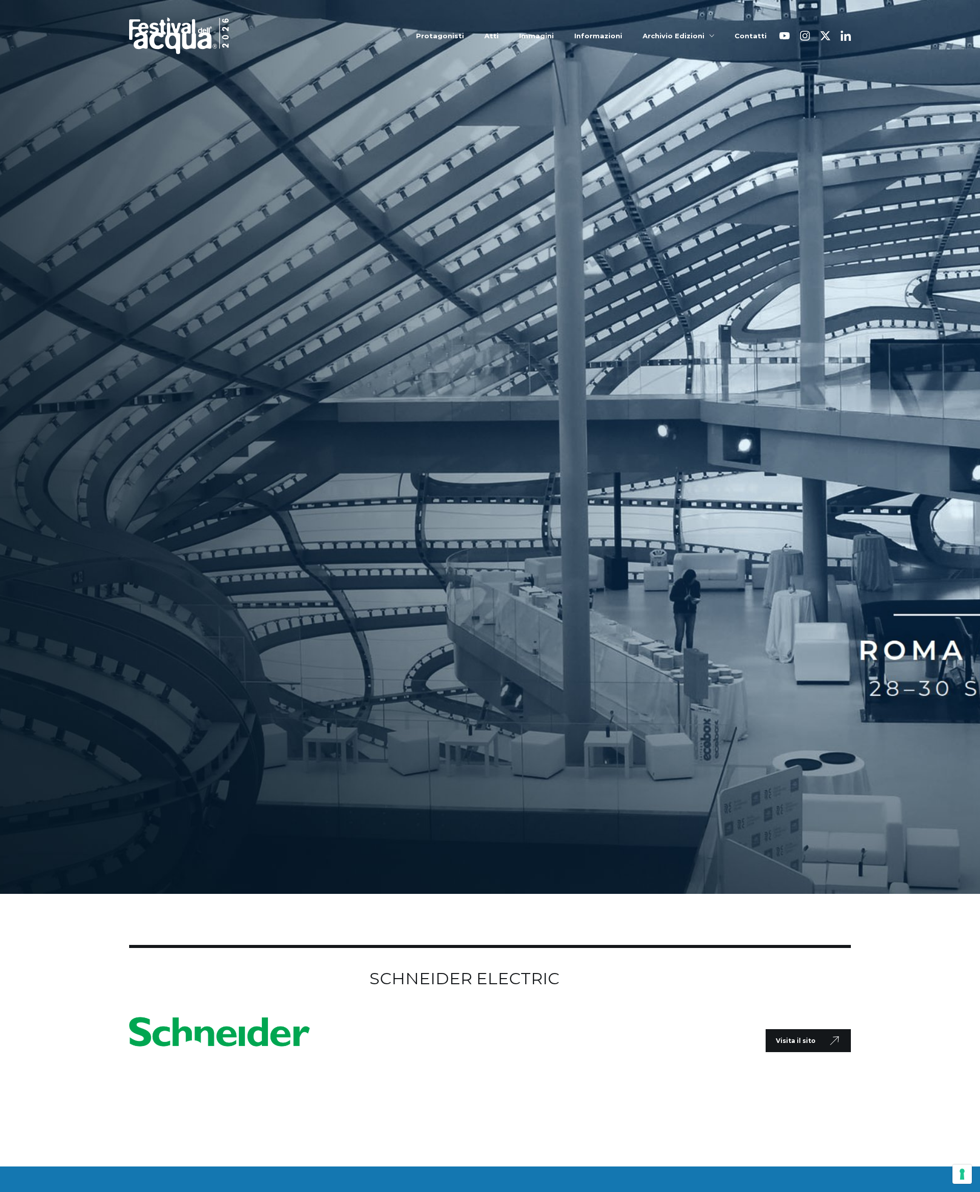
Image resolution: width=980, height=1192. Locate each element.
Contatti (750, 36)
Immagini (536, 36)
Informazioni (598, 36)
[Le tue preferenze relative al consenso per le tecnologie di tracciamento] (962, 1174)
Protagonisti (440, 36)
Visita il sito (796, 1040)
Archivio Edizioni (673, 36)
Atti (491, 36)
